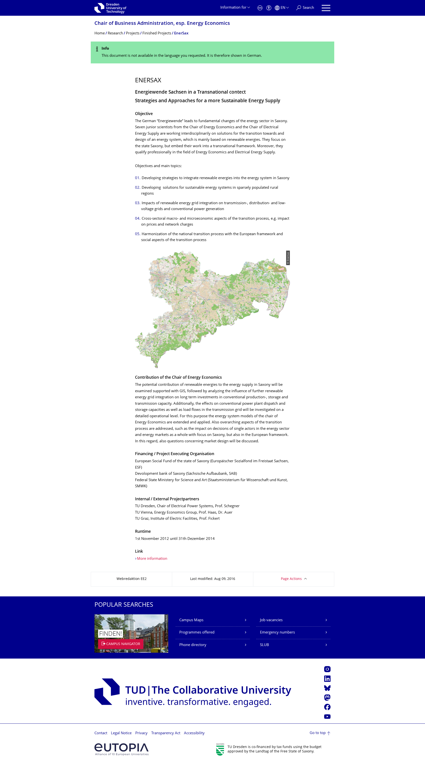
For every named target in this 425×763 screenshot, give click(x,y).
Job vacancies (271, 620)
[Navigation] (326, 8)
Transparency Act (165, 733)
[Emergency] (260, 8)
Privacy (141, 733)
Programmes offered (196, 632)
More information (152, 559)
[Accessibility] (269, 8)
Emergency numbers (277, 632)
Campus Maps (191, 620)
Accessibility (194, 733)
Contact (100, 733)
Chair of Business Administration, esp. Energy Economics (162, 23)
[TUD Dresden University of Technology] (110, 7)
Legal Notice (121, 733)
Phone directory (192, 645)
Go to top (318, 733)
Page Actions (291, 579)
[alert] (212, 52)
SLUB (264, 645)
